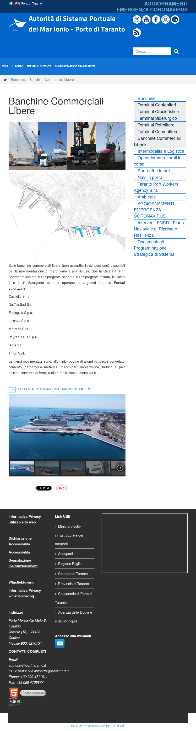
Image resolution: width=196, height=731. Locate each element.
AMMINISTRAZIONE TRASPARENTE (75, 66)
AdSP (5, 66)
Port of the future (154, 170)
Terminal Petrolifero (156, 124)
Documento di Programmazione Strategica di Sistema (154, 247)
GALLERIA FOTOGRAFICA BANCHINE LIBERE (54, 389)
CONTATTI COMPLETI (27, 651)
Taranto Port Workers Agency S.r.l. (156, 187)
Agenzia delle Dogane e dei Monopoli (73, 616)
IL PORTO (17, 66)
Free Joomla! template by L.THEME (98, 725)
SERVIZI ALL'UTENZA (39, 66)
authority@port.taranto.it (27, 665)
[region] (67, 435)
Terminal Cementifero (158, 131)
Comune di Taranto (73, 573)
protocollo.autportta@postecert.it (43, 670)
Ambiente (147, 196)
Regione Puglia (70, 563)
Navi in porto (150, 177)
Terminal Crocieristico (158, 111)
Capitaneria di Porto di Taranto (73, 598)
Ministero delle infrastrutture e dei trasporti (69, 535)
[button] (16, 427)
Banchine (18, 79)
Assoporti (65, 553)
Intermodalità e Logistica (161, 151)
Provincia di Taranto (73, 583)
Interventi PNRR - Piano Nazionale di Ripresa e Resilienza (159, 228)
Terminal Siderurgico (157, 118)
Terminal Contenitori (157, 104)
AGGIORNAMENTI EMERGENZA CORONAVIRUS (154, 209)
